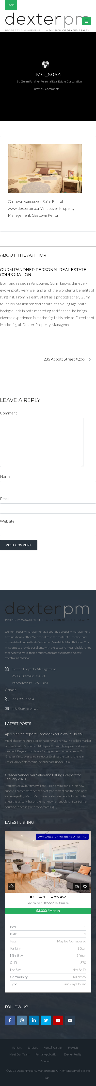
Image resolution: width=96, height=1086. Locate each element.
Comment (8, 413)
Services (33, 1047)
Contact (45, 1061)
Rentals (17, 1047)
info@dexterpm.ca (25, 708)
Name (5, 476)
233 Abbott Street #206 (64, 359)
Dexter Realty (72, 1054)
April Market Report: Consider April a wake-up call (44, 734)
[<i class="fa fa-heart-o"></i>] (85, 887)
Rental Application (46, 1054)
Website (7, 521)
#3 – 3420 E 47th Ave (48, 897)
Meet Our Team (19, 1054)
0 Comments (51, 89)
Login (11, 5)
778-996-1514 (23, 699)
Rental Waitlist (53, 1047)
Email (4, 498)
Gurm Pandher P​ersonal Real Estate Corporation (51, 81)
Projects (73, 1047)
